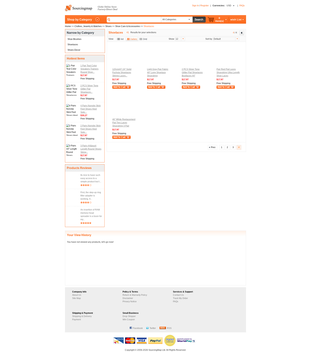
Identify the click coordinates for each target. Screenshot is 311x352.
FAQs (242, 5)
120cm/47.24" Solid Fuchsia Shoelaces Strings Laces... (121, 72)
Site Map (76, 298)
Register (204, 5)
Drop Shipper (129, 316)
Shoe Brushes (74, 39)
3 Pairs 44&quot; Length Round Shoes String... (90, 148)
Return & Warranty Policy (135, 295)
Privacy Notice (130, 301)
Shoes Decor (73, 50)
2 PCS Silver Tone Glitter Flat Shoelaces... (89, 88)
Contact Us (178, 295)
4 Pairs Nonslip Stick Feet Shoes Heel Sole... (90, 108)
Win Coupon (129, 319)
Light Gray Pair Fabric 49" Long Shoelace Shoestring (157, 72)
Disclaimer (128, 298)
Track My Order (180, 298)
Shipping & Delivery (82, 316)
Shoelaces (72, 44)
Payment (76, 319)
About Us (76, 295)
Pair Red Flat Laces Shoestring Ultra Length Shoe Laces (228, 72)
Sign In (195, 5)
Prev (212, 147)
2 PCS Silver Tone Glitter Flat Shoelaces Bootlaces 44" (192, 72)
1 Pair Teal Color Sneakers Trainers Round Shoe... (89, 68)
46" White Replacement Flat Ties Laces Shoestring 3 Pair (123, 122)
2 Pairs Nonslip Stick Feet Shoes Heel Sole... (90, 128)
